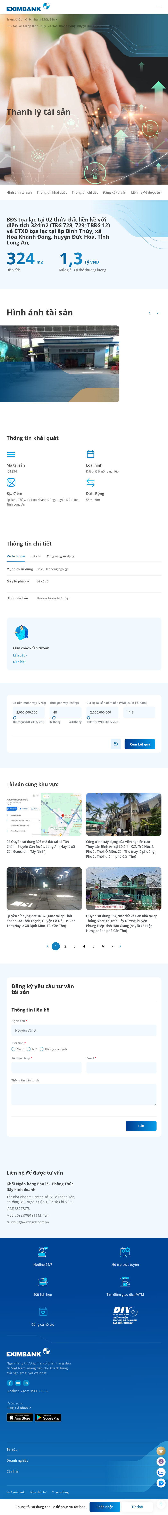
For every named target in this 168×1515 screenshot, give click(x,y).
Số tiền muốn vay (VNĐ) (29, 703)
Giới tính (18, 1043)
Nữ (34, 1049)
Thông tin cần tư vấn (26, 1080)
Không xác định (56, 1049)
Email (91, 1058)
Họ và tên (19, 1021)
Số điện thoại (22, 1058)
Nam (20, 1049)
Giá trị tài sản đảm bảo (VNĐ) (106, 703)
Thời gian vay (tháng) (64, 703)
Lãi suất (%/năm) (134, 703)
